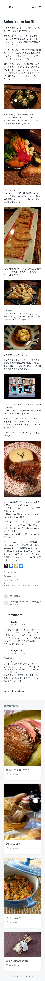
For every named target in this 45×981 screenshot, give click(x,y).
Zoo (27, 269)
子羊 (32, 585)
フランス (26, 585)
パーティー (12, 585)
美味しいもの (12, 580)
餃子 (36, 585)
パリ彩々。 (10, 7)
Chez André (13, 844)
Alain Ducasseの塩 (17, 961)
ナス (5, 585)
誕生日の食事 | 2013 (17, 770)
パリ (20, 585)
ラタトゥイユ (13, 918)
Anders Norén (27, 976)
